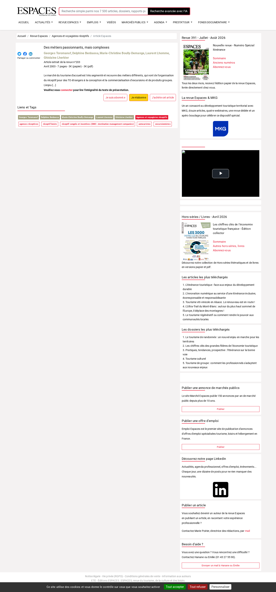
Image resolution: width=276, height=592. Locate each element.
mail (247, 530)
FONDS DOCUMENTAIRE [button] (213, 22)
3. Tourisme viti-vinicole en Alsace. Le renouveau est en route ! (219, 302)
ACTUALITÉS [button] (43, 22)
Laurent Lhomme (157, 53)
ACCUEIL (23, 22)
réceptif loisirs (49, 124)
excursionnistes (163, 124)
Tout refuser (198, 587)
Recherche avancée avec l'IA (168, 11)
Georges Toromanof (57, 53)
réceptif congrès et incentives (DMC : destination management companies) (97, 124)
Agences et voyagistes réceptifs (70, 36)
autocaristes (144, 124)
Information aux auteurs (176, 576)
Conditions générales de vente (142, 576)
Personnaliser (220, 587)
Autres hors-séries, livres (229, 246)
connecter (66, 90)
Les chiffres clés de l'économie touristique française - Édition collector (233, 229)
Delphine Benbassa (85, 53)
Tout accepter (175, 587)
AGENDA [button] (159, 22)
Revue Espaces (39, 36)
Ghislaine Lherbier (56, 57)
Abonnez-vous (222, 67)
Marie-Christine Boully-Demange (122, 53)
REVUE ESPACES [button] (69, 22)
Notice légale (92, 576)
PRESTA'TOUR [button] (181, 22)
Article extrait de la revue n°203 (62, 62)
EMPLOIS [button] (93, 22)
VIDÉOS (111, 22)
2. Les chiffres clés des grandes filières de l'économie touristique (220, 345)
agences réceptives (29, 124)
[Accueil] (36, 11)
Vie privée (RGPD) (112, 576)
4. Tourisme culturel (194, 358)
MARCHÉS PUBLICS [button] (134, 22)
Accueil (21, 36)
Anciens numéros (224, 62)
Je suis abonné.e (115, 97)
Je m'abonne (138, 97)
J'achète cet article (163, 97)
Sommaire (219, 58)
